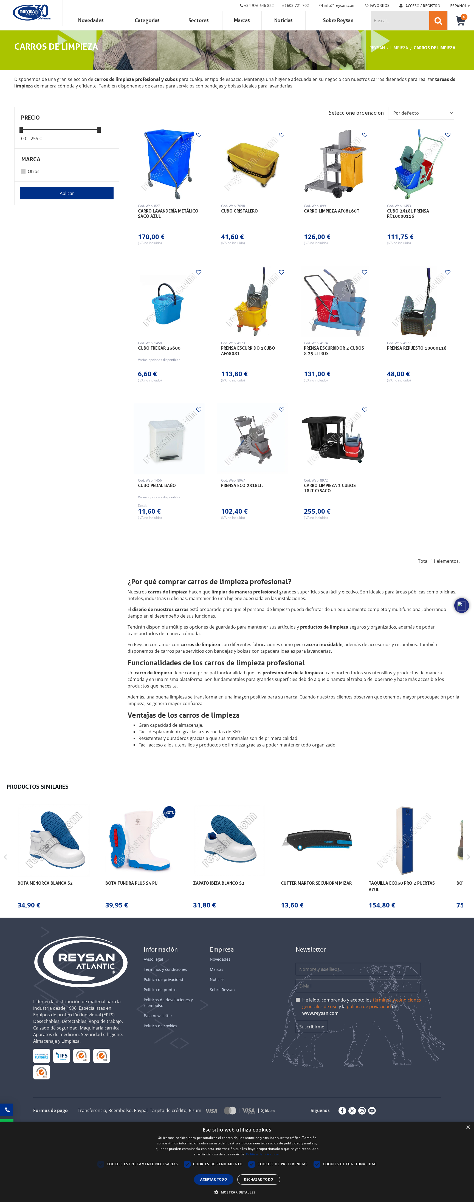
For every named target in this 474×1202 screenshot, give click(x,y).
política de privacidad (369, 1006)
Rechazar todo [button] (258, 1179)
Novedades (91, 20)
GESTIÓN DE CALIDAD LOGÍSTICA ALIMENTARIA (61, 1056)
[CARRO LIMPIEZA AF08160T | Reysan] (335, 164)
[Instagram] (361, 1111)
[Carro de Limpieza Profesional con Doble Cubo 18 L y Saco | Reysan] (335, 439)
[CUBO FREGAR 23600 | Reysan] (169, 301)
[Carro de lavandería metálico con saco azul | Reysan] (169, 164)
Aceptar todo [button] (213, 1179)
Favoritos (379, 5)
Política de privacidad (163, 979)
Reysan (377, 47)
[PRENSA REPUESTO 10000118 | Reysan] (418, 301)
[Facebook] (341, 1111)
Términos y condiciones (165, 969)
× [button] (468, 1127)
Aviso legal (153, 959)
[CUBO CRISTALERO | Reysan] (252, 164)
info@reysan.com (340, 5)
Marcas (242, 20)
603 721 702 (297, 5)
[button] (5, 857)
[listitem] (54, 857)
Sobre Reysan (222, 989)
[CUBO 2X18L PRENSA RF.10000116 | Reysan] (418, 164)
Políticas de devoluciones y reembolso (168, 1002)
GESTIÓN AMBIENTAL (41, 1072)
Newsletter (311, 949)
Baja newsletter (158, 1015)
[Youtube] (371, 1111)
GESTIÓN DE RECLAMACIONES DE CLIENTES (81, 1055)
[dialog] (237, 1162)
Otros (34, 171)
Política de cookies (160, 1025)
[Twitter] (351, 1111)
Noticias (283, 20)
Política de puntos (160, 989)
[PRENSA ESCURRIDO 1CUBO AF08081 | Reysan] (252, 301)
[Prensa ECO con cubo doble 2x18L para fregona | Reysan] (252, 439)
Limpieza (399, 47)
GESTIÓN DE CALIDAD (101, 1056)
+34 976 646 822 (258, 5)
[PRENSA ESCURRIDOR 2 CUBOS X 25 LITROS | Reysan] (335, 301)
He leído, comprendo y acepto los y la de (361, 1006)
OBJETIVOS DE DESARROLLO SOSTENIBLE (41, 1055)
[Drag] (21, 129)
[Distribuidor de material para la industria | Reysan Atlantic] (31, 13)
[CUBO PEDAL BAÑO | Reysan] (169, 439)
